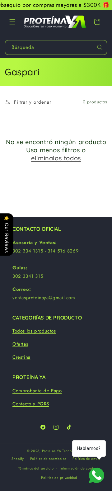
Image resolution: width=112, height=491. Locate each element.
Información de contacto (80, 468)
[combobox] (56, 47)
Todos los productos (34, 331)
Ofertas (20, 344)
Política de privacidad (59, 477)
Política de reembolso (48, 458)
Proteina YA (51, 450)
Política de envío (86, 458)
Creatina (21, 357)
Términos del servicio (36, 468)
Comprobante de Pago (37, 390)
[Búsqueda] (100, 47)
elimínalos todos (56, 158)
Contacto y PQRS (30, 403)
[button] (12, 22)
